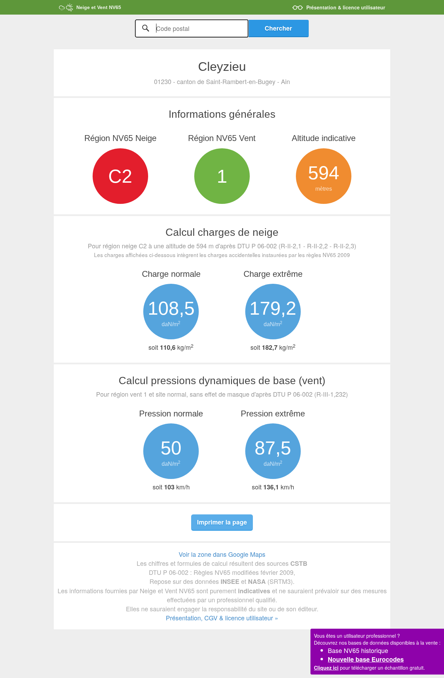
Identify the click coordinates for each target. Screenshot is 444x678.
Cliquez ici (326, 667)
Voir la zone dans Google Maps (222, 554)
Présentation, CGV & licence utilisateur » (222, 617)
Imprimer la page (222, 522)
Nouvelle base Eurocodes (366, 659)
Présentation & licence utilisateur (345, 7)
